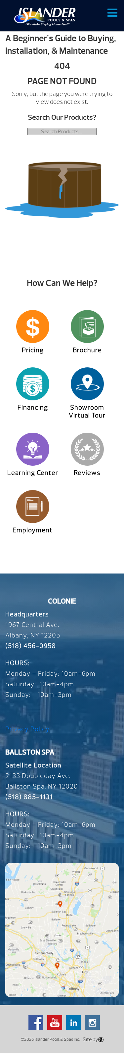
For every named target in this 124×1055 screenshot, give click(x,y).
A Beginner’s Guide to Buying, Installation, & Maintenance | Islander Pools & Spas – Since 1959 (44, 16)
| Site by (89, 1039)
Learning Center (32, 473)
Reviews (87, 473)
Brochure (87, 350)
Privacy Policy (27, 729)
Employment (33, 530)
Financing (33, 407)
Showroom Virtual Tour (87, 411)
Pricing (33, 350)
